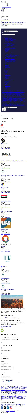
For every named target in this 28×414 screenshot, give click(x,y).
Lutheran (7, 65)
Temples (6, 78)
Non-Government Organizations (12, 55)
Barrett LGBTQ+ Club (5, 201)
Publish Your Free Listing (6, 326)
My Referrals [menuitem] (19, 22)
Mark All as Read (4, 16)
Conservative (8, 75)
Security (14, 405)
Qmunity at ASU (4, 143)
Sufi (6, 71)
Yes (2, 121)
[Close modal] (2, 328)
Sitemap (21, 405)
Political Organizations (10, 59)
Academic (7, 81)
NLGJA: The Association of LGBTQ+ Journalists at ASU (13, 175)
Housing (7, 50)
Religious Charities (9, 45)
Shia (6, 70)
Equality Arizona (4, 229)
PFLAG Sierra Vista (5, 278)
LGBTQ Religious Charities (7, 391)
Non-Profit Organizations (10, 60)
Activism (7, 82)
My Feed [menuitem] (2, 22)
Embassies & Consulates (10, 48)
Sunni (6, 72)
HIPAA (17, 405)
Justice (6, 51)
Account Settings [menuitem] (13, 24)
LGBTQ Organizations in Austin (20, 391)
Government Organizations (11, 46)
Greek (6, 83)
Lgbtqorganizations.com (6, 7)
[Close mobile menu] (5, 2)
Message (3, 148)
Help (20, 404)
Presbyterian (7, 67)
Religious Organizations (10, 61)
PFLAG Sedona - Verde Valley (7, 289)
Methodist (7, 66)
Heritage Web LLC (10, 411)
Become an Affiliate (14, 404)
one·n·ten (3, 246)
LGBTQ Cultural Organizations (11, 387)
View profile (7, 148)
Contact (5, 404)
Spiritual (6, 87)
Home (2, 123)
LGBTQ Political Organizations (18, 390)
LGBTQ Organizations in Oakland (11, 397)
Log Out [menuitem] (20, 24)
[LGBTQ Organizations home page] (7, 5)
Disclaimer (9, 405)
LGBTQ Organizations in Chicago (15, 392)
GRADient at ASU (5, 187)
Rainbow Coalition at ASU (6, 211)
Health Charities (8, 43)
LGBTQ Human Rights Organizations (13, 388)
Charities (7, 37)
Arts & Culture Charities (10, 39)
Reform (6, 77)
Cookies (2, 405)
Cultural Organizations (10, 56)
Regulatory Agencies (9, 54)
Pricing (8, 404)
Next (2, 374)
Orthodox (7, 76)
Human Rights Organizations (11, 57)
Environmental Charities (10, 41)
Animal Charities (8, 38)
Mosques (7, 68)
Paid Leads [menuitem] (6, 24)
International (7, 86)
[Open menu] (2, 2)
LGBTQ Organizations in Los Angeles (9, 395)
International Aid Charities (10, 44)
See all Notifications (5, 19)
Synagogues (7, 73)
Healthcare (7, 49)
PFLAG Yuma (4, 266)
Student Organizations (9, 79)
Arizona (2, 126)
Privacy (23, 404)
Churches (7, 62)
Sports (6, 88)
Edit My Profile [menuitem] (8, 22)
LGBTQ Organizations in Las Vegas (19, 393)
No (4, 121)
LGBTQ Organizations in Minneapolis (11, 395)
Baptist (6, 64)
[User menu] (1, 21)
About (2, 404)
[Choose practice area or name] (17, 31)
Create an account (4, 358)
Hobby (6, 84)
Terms (5, 405)
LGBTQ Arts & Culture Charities (15, 386)
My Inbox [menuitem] (14, 22)
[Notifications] (2, 10)
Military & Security (9, 52)
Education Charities (9, 40)
